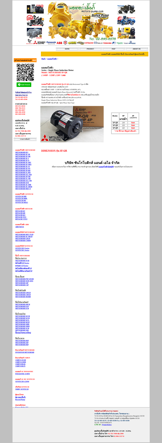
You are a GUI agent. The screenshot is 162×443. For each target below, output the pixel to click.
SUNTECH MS (20, 200)
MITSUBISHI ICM (22, 308)
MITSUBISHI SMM (22, 326)
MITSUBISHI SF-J (22, 158)
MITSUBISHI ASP (21, 343)
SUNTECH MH (20, 196)
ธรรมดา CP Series (21, 266)
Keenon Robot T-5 (21, 407)
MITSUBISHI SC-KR (23, 172)
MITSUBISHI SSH (22, 330)
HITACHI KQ (20, 215)
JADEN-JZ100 (20, 360)
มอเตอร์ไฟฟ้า (52, 59)
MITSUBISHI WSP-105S (24, 281)
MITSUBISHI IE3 (21, 152)
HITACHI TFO (20, 217)
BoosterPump (20, 399)
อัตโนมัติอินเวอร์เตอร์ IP (23, 271)
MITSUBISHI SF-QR (22, 156)
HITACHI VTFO (21, 219)
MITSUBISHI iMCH (22, 304)
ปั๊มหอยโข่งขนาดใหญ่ (23, 333)
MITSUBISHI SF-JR (22, 154)
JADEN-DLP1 (20, 366)
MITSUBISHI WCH (22, 318)
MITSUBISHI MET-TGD (24, 234)
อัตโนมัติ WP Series (22, 263)
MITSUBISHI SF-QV (22, 168)
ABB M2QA (19, 227)
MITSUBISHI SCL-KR (23, 175)
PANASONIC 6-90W (22, 374)
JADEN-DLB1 (20, 364)
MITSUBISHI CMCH (23, 295)
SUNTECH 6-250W (22, 381)
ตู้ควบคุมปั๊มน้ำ (20, 397)
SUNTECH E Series (22, 248)
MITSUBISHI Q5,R (22, 261)
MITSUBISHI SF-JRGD (23, 236)
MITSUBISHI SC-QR (23, 179)
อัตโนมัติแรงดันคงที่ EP (23, 268)
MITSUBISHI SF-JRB (23, 185)
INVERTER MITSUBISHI (24, 352)
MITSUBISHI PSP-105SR (24, 279)
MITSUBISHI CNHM (23, 240)
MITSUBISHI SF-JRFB (23, 187)
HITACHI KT (20, 211)
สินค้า (44, 59)
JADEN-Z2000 (20, 362)
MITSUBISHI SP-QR (22, 177)
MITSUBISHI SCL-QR (23, 181)
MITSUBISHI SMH (22, 324)
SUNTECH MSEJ (21, 202)
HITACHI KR (20, 213)
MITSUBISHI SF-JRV (23, 162)
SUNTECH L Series (22, 250)
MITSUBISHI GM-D (22, 238)
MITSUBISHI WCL (22, 320)
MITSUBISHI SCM (22, 328)
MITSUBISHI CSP (22, 285)
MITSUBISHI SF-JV (22, 166)
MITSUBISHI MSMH (23, 297)
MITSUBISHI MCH (22, 322)
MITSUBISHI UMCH (23, 293)
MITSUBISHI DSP (22, 345)
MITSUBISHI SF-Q (22, 160)
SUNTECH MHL (21, 198)
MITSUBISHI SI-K (22, 183)
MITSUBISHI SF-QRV (23, 164)
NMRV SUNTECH (21, 389)
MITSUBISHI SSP (21, 283)
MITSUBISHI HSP (22, 341)
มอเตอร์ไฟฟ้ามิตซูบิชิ (106, 167)
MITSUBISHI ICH (22, 306)
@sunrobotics (107, 425)
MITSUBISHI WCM (22, 316)
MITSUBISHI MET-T (23, 189)
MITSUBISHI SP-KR (22, 170)
